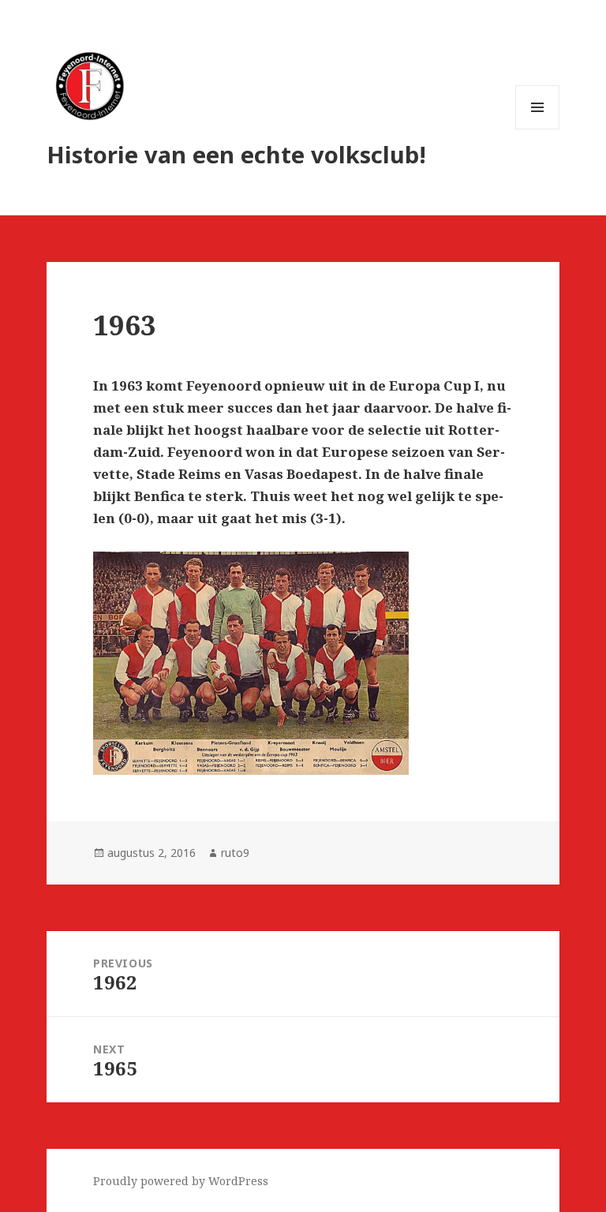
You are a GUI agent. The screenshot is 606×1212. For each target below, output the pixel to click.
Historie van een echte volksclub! (236, 154)
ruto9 (235, 852)
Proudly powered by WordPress (180, 1180)
